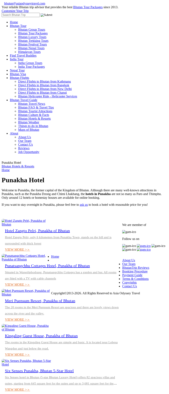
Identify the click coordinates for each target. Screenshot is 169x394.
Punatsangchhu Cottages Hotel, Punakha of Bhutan (47, 265)
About (14, 133)
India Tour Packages (31, 66)
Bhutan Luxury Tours (32, 37)
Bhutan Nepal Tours (31, 48)
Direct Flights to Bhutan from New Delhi (45, 89)
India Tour (16, 59)
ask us (84, 204)
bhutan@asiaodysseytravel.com (24, 3)
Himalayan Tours (29, 52)
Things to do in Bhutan (33, 126)
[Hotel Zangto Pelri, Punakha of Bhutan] (26, 224)
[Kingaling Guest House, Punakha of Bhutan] (26, 329)
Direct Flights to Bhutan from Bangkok (43, 85)
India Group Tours (30, 63)
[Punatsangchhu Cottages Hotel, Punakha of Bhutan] (26, 259)
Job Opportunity (28, 152)
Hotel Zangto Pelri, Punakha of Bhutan (37, 230)
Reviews (23, 148)
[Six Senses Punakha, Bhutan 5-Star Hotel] (26, 364)
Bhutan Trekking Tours (33, 40)
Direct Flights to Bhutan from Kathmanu (44, 81)
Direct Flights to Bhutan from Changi (42, 92)
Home (14, 22)
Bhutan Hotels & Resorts (34, 118)
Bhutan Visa (18, 74)
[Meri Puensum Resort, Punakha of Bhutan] (26, 294)
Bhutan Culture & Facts (33, 115)
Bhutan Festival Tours (32, 44)
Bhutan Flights (19, 78)
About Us (24, 137)
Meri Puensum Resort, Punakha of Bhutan (40, 300)
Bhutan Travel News (31, 103)
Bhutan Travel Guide (23, 100)
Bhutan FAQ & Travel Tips (36, 107)
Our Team (24, 141)
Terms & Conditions (135, 279)
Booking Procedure (135, 271)
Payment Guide (132, 275)
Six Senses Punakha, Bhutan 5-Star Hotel (39, 370)
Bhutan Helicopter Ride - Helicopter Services (47, 96)
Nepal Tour (17, 70)
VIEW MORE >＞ (17, 249)
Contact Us (25, 144)
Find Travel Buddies (23, 55)
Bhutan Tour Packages (88, 7)
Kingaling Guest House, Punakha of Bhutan (41, 335)
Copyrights (129, 282)
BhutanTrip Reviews (135, 267)
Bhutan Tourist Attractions (35, 111)
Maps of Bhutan (28, 129)
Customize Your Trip (15, 11)
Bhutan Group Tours (31, 29)
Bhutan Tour (18, 26)
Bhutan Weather (28, 122)
